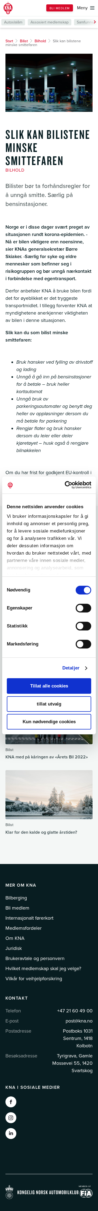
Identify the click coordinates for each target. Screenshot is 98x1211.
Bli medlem (60, 8)
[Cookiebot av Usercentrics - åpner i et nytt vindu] (69, 485)
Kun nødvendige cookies (49, 721)
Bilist (24, 41)
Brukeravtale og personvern (35, 958)
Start (9, 41)
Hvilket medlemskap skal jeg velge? (43, 968)
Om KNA (14, 938)
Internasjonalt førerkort (29, 918)
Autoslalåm (13, 22)
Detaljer (70, 668)
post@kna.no (79, 1021)
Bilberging (16, 898)
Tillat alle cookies (49, 686)
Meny (82, 8)
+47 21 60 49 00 (75, 1011)
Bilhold (40, 41)
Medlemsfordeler (23, 928)
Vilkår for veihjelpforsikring (33, 979)
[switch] (83, 608)
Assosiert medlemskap (49, 22)
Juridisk (13, 948)
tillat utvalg (49, 704)
